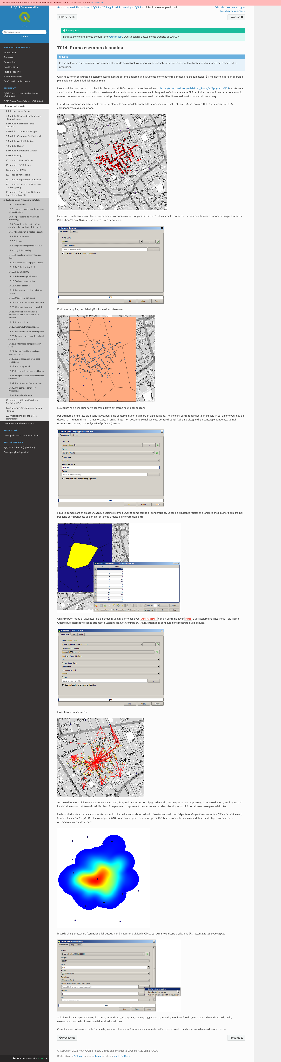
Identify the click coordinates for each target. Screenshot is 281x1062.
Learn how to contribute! (232, 11)
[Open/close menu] (2, 106)
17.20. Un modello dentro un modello (25, 307)
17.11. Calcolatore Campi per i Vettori (25, 263)
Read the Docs (122, 1056)
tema (98, 1056)
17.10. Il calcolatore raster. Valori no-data (25, 256)
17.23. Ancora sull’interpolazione (23, 327)
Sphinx (78, 1056)
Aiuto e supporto (12, 72)
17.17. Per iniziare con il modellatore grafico (25, 291)
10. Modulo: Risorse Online (19, 160)
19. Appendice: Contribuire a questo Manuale (24, 409)
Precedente (68, 17)
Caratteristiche (11, 67)
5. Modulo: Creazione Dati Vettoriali (23, 136)
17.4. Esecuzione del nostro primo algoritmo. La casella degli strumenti (24, 225)
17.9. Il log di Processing (19, 251)
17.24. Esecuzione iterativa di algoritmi (26, 332)
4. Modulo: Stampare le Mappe (21, 131)
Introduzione (10, 52)
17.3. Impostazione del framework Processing (24, 218)
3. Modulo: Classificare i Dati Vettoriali (20, 125)
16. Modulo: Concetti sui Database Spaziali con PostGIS (23, 193)
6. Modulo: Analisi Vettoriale (19, 141)
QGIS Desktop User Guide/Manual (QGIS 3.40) (21, 95)
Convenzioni (10, 62)
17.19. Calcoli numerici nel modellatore (26, 303)
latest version (97, 2)
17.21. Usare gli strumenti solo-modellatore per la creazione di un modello (23, 315)
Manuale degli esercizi (15, 106)
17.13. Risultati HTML (18, 272)
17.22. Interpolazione (18, 322)
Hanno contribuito (13, 76)
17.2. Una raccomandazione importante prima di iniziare (26, 210)
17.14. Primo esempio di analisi (22, 277)
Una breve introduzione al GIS (19, 423)
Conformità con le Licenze (17, 81)
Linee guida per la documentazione (21, 435)
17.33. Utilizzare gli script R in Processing (22, 389)
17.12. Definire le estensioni (21, 267)
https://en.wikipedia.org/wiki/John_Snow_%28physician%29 (194, 88)
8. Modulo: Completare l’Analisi (21, 150)
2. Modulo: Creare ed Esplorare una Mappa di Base (23, 117)
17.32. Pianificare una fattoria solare (24, 383)
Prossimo (235, 17)
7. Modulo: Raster (15, 146)
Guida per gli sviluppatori (16, 452)
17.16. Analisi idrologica (19, 286)
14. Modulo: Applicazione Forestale (23, 179)
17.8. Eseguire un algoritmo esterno (25, 246)
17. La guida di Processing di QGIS (23, 200)
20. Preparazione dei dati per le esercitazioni (21, 417)
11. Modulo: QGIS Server (18, 165)
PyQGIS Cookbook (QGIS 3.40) (19, 447)
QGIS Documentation (26, 7)
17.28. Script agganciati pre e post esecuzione (24, 360)
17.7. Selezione (15, 241)
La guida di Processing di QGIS (121, 7)
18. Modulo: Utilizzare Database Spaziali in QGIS (22, 402)
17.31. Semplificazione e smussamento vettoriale (26, 377)
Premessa (8, 57)
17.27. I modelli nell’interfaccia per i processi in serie (24, 352)
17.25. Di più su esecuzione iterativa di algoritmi (26, 337)
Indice (24, 36)
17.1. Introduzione (17, 205)
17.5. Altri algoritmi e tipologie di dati (25, 232)
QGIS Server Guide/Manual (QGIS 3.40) (23, 101)
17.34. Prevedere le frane (20, 395)
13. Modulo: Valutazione (18, 175)
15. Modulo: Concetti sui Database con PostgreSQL (23, 186)
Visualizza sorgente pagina (230, 7)
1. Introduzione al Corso (18, 111)
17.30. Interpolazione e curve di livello (26, 371)
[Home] (58, 7)
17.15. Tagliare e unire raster (21, 281)
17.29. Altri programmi (19, 366)
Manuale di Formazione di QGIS (81, 7)
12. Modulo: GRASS (16, 170)
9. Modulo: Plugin (14, 155)
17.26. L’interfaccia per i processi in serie (24, 345)
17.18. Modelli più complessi (21, 298)
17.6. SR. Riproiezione (18, 237)
